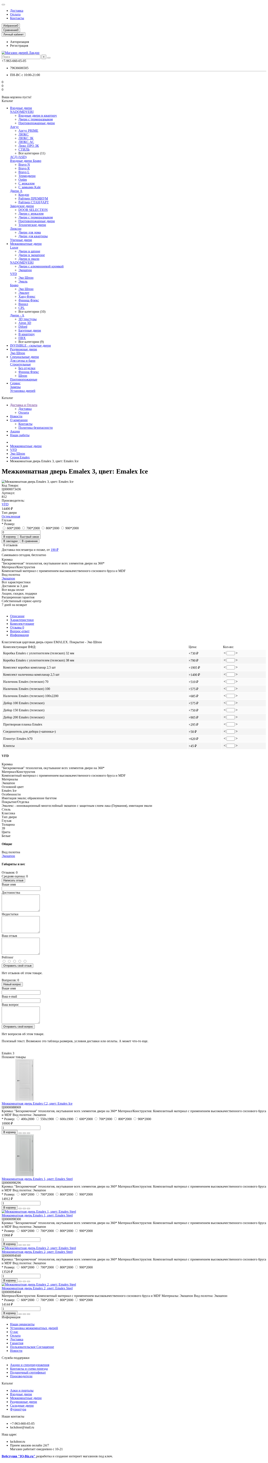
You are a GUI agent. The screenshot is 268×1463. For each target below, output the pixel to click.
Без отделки (26, 368)
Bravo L (24, 172)
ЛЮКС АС (26, 142)
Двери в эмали (28, 259)
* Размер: (8, 524)
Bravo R (24, 168)
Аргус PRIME (28, 130)
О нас (14, 1332)
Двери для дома (29, 232)
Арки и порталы (22, 1390)
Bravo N (24, 164)
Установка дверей (22, 391)
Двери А (16, 191)
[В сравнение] (28, 1133)
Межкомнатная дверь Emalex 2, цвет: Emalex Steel (37, 1252)
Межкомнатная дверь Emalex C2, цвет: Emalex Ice (37, 1103)
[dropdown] (3, 4)
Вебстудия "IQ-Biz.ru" (19, 1456)
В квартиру (26, 334)
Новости (16, 416)
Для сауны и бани (22, 360)
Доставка (16, 10)
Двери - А (17, 315)
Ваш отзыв (9, 935)
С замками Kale (29, 187)
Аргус (14, 127)
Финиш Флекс (28, 300)
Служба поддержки (16, 1358)
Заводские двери (22, 206)
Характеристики (22, 620)
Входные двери (21, 108)
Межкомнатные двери (26, 243)
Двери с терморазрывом (35, 119)
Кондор (23, 194)
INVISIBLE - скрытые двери (30, 345)
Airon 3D (24, 323)
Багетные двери (29, 330)
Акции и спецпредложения (29, 1365)
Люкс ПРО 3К (28, 145)
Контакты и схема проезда (29, 1368)
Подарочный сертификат (28, 1372)
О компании (19, 420)
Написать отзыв (13, 880)
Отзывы (17, 627)
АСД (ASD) (18, 157)
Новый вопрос (12, 984)
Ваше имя (9, 884)
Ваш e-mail (9, 996)
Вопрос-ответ (20, 631)
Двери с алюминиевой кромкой (41, 266)
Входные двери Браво (25, 161)
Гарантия (16, 1343)
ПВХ (22, 338)
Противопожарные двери (36, 123)
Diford (22, 326)
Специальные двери (24, 357)
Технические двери (32, 225)
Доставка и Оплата (23, 405)
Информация (19, 635)
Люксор (15, 228)
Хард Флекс (26, 296)
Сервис (15, 383)
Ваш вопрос (10, 1004)
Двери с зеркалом (31, 213)
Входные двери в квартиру (37, 115)
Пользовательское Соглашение (32, 1347)
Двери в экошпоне (31, 255)
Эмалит (23, 292)
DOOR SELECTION (33, 210)
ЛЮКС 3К (26, 138)
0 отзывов (10, 545)
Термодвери (27, 176)
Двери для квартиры (33, 236)
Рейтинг (8, 957)
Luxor (14, 247)
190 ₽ (54, 549)
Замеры (15, 387)
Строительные (20, 364)
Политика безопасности (35, 427)
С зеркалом (26, 183)
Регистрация (19, 45)
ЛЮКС (23, 134)
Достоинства (11, 892)
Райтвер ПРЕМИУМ (33, 198)
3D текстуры (27, 319)
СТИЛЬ (24, 149)
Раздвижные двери (23, 349)
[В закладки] (24, 1133)
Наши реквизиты (22, 1324)
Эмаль (22, 281)
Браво (14, 285)
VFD (13, 274)
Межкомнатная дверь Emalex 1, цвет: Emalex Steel (37, 1179)
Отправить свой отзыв (17, 965)
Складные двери (22, 1405)
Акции (15, 431)
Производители (21, 1376)
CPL (21, 308)
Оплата (15, 14)
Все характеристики (16, 582)
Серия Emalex (20, 457)
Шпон (22, 375)
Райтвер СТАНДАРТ (33, 202)
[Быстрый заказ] (20, 1133)
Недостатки (10, 914)
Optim (22, 179)
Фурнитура (18, 1409)
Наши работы (20, 435)
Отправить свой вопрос (18, 1026)
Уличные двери (21, 240)
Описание (17, 616)
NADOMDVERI (22, 112)
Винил (23, 304)
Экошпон (25, 270)
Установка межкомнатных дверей (34, 1328)
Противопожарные (23, 379)
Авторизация (19, 42)
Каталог (7, 1383)
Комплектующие (22, 623)
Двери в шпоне (29, 251)
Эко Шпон (26, 277)
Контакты (17, 18)
